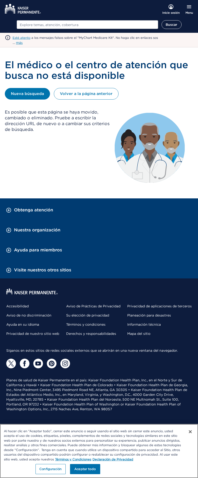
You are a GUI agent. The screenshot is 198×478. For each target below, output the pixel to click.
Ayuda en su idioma (22, 324)
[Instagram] (65, 363)
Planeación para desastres (149, 315)
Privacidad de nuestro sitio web (32, 334)
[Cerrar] (190, 431)
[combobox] (87, 24)
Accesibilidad (17, 306)
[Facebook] (24, 363)
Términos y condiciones (86, 324)
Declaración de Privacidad (112, 459)
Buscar (171, 25)
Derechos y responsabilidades (91, 334)
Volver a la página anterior (86, 93)
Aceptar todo (85, 469)
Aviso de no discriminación (28, 315)
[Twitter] (11, 363)
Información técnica (144, 324)
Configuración (50, 469)
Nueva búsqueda (27, 93)
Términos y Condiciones (73, 459)
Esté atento (21, 38)
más (19, 43)
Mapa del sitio (138, 334)
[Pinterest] (52, 363)
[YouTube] (38, 363)
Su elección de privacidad (87, 315)
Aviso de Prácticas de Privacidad (93, 306)
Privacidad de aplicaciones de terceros (159, 306)
